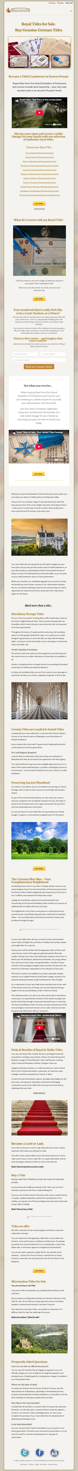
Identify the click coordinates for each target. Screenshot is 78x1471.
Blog (36, 1464)
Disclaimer (24, 1464)
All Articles (43, 1464)
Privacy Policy (52, 1464)
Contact (31, 1464)
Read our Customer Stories (39, 366)
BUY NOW (39, 203)
